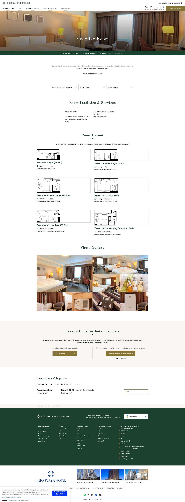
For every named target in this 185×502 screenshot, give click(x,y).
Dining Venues (63, 433)
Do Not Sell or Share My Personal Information (134, 447)
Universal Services (103, 438)
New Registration (60, 353)
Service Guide (105, 53)
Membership (176, 3)
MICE (78, 443)
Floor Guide (101, 433)
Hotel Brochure (125, 453)
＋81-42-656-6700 (75, 389)
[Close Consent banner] (66, 488)
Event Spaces (81, 440)
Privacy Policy (96, 488)
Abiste (100, 441)
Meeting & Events (32, 8)
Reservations (175, 8)
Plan (78, 433)
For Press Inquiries (81, 488)
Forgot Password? (121, 358)
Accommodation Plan (70, 53)
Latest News (125, 451)
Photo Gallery (113, 87)
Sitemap (119, 488)
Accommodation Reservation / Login (119, 353)
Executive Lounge (89, 53)
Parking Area (102, 436)
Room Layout (85, 87)
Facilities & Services (50, 8)
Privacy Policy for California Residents (11, 497)
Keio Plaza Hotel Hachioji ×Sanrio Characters (130, 427)
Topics (123, 444)
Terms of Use (110, 488)
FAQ (169, 3)
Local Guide (163, 3)
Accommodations (8, 8)
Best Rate (118, 53)
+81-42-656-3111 (64, 384)
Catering (79, 448)
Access (123, 433)
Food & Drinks (81, 446)
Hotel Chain (124, 456)
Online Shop (62, 436)
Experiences (65, 8)
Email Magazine (126, 459)
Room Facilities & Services (62, 87)
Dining (20, 8)
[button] (146, 8)
